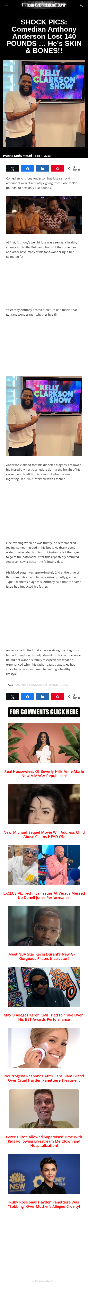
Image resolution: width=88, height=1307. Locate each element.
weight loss (58, 685)
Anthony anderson (31, 685)
